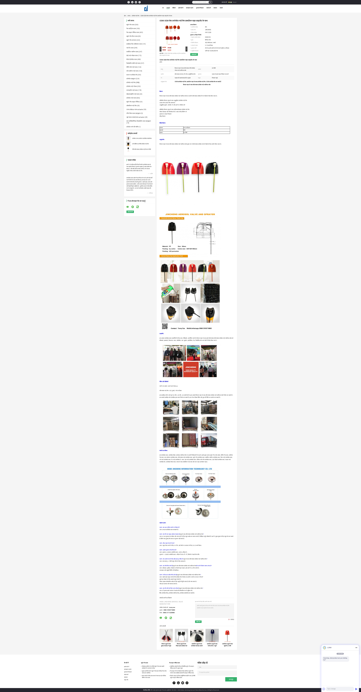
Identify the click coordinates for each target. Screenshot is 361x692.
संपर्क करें (208, 8)
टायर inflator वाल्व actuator (134, 109)
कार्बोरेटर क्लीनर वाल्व (132, 52)
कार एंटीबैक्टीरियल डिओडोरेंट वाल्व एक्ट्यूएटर (138, 121)
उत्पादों (168, 8)
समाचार (215, 8)
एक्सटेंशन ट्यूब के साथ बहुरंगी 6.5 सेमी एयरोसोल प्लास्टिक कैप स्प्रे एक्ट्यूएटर (227, 645)
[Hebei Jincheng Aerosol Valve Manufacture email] (128, 207)
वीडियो (174, 8)
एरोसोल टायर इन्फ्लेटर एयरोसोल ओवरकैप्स (142, 138)
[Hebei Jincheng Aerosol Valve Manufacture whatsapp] (133, 207)
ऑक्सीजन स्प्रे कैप (131, 105)
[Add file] (323, 689)
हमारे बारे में (180, 8)
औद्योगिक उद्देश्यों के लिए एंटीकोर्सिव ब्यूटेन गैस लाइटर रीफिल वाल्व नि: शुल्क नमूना (182, 667)
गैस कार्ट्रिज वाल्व (131, 28)
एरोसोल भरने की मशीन (132, 127)
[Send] (356, 689)
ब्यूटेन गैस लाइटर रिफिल (132, 102)
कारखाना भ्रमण (189, 8)
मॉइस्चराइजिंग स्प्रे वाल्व (132, 94)
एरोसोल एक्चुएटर (130, 79)
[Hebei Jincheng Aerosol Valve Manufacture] (146, 8)
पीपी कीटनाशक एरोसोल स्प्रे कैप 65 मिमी (141, 149)
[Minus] (356, 648)
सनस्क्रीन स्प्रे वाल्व (132, 90)
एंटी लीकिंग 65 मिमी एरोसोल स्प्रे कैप (140, 144)
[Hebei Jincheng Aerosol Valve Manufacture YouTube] (136, 2)
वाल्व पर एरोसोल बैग (131, 75)
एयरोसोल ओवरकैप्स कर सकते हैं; (187, 593)
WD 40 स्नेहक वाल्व (132, 55)
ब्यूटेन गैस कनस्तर (131, 40)
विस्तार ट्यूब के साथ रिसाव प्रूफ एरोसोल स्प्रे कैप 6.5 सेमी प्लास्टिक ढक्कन (181, 645)
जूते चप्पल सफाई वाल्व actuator (135, 117)
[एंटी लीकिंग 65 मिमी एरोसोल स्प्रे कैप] (128, 144)
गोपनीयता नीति (146, 690)
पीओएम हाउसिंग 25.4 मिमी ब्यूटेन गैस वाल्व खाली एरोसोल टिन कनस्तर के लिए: (153, 667)
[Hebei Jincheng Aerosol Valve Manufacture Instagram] (139, 2)
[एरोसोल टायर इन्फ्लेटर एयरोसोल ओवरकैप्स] (128, 138)
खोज (210, 2)
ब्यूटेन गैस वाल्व (130, 25)
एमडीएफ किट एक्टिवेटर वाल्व (134, 44)
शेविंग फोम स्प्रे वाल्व (131, 67)
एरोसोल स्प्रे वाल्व (131, 98)
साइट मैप (126, 680)
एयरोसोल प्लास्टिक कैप (174, 593)
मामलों (221, 8)
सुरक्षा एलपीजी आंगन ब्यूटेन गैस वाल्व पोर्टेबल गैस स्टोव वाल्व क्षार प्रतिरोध (154, 672)
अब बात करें (224, 2)
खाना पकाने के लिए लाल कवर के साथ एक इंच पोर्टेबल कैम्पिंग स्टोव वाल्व (154, 676)
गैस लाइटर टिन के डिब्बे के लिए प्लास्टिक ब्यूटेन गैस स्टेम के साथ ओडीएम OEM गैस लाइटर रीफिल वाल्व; (182, 672)
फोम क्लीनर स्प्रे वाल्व (132, 71)
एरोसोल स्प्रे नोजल (131, 86)
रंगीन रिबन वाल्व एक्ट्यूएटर (133, 113)
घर (163, 8)
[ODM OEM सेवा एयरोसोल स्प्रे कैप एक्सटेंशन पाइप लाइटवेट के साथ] (173, 35)
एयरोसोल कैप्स (165, 593)
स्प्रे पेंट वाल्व (129, 48)
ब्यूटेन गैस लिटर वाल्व (132, 36)
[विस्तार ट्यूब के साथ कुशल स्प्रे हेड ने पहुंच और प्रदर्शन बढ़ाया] (166, 635)
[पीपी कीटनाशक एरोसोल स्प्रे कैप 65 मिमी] (128, 149)
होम (125, 15)
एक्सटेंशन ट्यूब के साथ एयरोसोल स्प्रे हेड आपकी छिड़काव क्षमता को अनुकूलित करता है (196, 645)
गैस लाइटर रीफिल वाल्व (132, 32)
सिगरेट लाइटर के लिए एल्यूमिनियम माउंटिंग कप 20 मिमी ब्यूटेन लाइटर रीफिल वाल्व (182, 676)
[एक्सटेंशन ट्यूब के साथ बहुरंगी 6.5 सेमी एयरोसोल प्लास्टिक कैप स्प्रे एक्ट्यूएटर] (227, 635)
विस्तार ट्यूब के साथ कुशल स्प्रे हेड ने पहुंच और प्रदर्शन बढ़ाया (166, 645)
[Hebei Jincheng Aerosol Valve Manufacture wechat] (138, 207)
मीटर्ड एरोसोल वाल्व (131, 59)
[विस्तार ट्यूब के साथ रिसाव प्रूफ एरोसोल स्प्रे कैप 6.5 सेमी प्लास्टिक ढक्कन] (181, 635)
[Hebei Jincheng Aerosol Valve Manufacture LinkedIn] (132, 2)
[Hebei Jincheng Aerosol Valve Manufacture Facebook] (128, 2)
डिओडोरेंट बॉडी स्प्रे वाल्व (133, 63)
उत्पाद (128, 15)
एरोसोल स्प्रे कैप (135, 15)
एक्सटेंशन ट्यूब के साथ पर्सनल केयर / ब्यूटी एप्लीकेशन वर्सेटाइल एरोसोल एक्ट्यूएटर (212, 645)
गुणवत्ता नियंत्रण (200, 8)
